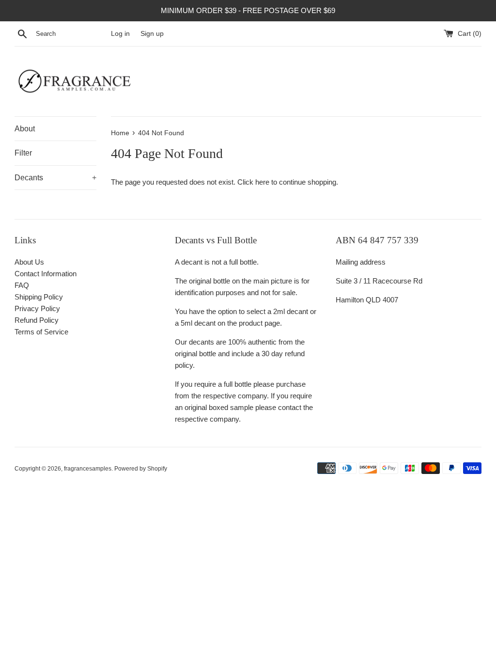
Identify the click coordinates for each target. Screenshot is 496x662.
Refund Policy (37, 320)
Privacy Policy (37, 308)
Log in (120, 33)
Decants (55, 177)
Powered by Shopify (140, 468)
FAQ (22, 285)
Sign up (152, 33)
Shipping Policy (39, 297)
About (25, 129)
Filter (23, 153)
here (262, 182)
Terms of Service (41, 332)
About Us (29, 262)
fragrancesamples (87, 468)
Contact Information (46, 273)
